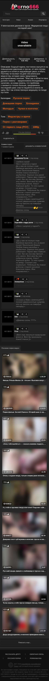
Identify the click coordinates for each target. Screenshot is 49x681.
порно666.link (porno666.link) (31, 664)
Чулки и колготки (28, 108)
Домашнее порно (12, 103)
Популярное (43, 20)
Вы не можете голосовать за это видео (7, 133)
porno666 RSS (35, 658)
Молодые (8, 108)
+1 (22, 156)
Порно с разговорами (15, 121)
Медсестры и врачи (19, 116)
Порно (16, 666)
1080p (36, 127)
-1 (26, 156)
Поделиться (8, 138)
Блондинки (32, 103)
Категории (6, 20)
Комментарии (6, 144)
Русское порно (21, 98)
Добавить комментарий (35, 146)
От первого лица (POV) (15, 127)
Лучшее (30, 20)
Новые (18, 20)
